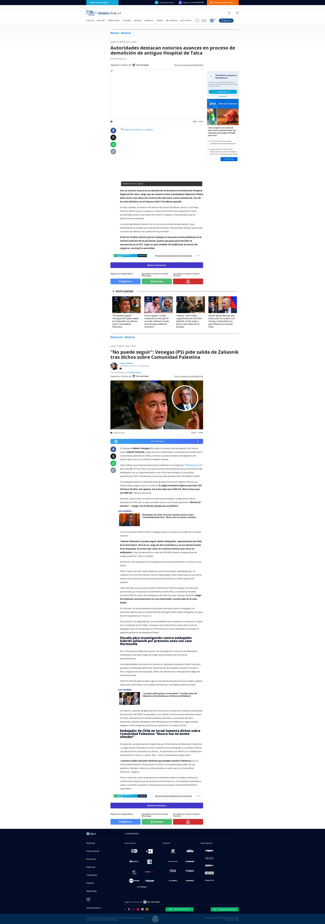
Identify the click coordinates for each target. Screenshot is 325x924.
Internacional (114, 20)
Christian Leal (120, 58)
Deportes (137, 20)
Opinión (159, 20)
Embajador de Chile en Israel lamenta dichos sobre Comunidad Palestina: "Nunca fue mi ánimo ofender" (169, 516)
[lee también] (130, 519)
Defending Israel (193, 465)
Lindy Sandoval (126, 363)
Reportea (146, 615)
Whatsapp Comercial (181, 909)
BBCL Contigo (186, 20)
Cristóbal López (134, 372)
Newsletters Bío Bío (166, 2)
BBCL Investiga (171, 20)
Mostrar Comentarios (157, 265)
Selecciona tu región (99, 2)
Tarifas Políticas (93, 908)
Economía (127, 20)
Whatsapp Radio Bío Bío (226, 909)
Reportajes (91, 891)
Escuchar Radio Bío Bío (223, 2)
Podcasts (90, 20)
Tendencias (148, 20)
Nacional (101, 20)
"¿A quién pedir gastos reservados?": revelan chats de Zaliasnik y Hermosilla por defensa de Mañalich (169, 694)
